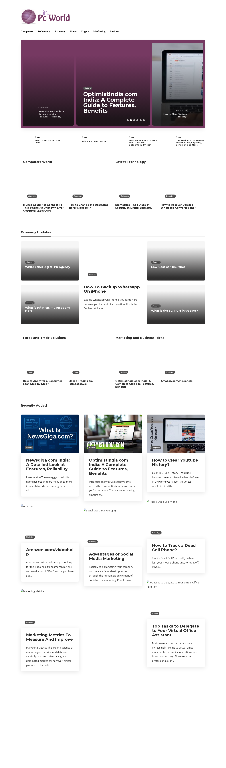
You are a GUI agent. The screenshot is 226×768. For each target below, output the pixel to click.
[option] (37, 84)
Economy (60, 31)
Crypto (85, 31)
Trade (73, 31)
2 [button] (131, 120)
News (50, 731)
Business (114, 31)
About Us (26, 3)
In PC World (50, 721)
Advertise (40, 3)
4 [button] (137, 120)
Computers (27, 31)
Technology (44, 31)
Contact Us (65, 3)
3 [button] (134, 120)
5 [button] (141, 120)
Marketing (99, 31)
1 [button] (128, 120)
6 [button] (144, 120)
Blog (52, 3)
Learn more (158, 702)
